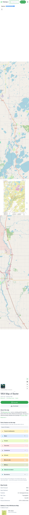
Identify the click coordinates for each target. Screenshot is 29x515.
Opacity (3, 6)
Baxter (17, 398)
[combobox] (14, 2)
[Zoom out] (27, 386)
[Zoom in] (27, 384)
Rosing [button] (26, 415)
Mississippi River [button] (6, 412)
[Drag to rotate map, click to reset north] (27, 389)
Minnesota (3, 398)
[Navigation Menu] (27, 2)
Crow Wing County (10, 398)
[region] (14, 197)
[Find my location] (27, 382)
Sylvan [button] (22, 415)
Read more (3, 417)
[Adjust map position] (2, 9)
